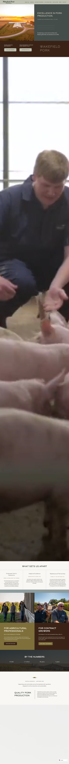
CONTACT (64, 2)
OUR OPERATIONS (48, 2)
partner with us (25, 49)
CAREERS (32, 2)
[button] (63, 760)
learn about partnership (46, 643)
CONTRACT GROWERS (39, 2)
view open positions (10, 643)
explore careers (10, 49)
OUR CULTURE (55, 2)
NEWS (60, 2)
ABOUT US (27, 2)
